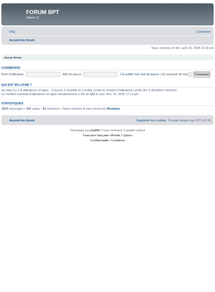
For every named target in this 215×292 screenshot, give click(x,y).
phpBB (94, 130)
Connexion (10, 67)
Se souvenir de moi (175, 74)
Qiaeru (128, 135)
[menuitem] (9, 31)
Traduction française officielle (101, 135)
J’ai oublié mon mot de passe (139, 74)
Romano (113, 108)
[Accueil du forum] (14, 14)
